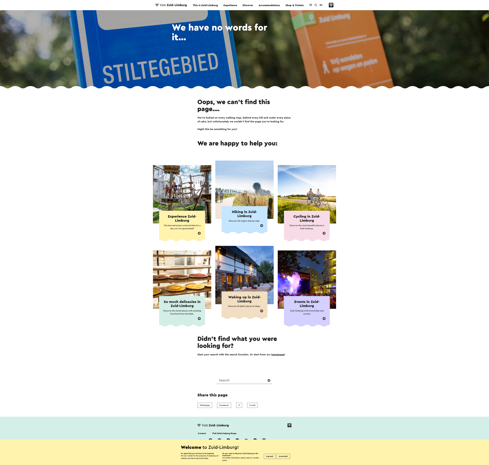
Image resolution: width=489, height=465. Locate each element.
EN (321, 5)
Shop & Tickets (295, 5)
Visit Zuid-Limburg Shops (224, 433)
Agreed (269, 456)
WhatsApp (205, 405)
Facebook (224, 405)
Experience (230, 5)
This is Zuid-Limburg (205, 5)
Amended (283, 456)
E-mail (252, 405)
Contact (202, 433)
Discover (248, 5)
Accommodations (269, 5)
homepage (277, 354)
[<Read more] (199, 233)
